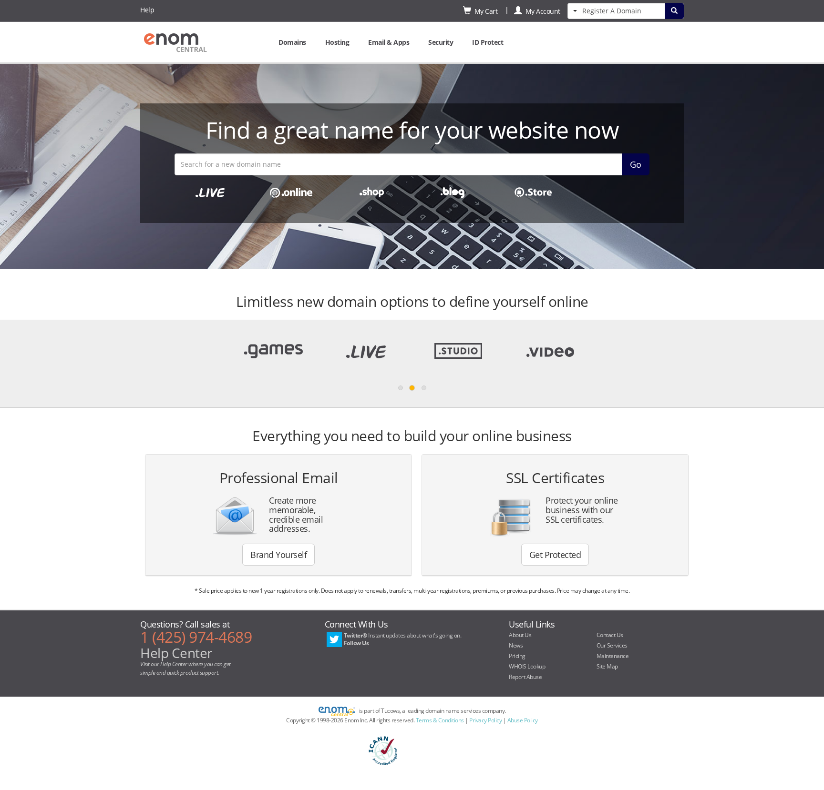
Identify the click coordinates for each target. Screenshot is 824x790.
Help (147, 9)
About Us (520, 635)
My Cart (484, 11)
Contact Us (610, 635)
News (516, 645)
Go (635, 164)
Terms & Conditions (440, 720)
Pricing (517, 656)
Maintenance (613, 656)
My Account (541, 11)
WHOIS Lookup (527, 666)
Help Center (176, 653)
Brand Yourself (278, 554)
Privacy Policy (485, 720)
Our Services (612, 645)
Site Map (607, 666)
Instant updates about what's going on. (403, 639)
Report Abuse (525, 677)
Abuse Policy (522, 720)
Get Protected (555, 554)
